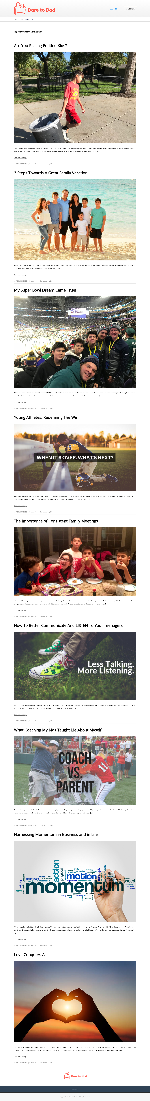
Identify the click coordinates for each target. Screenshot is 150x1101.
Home (111, 9)
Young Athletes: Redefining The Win (46, 417)
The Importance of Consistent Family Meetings (56, 521)
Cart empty (130, 9)
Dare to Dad (33, 164)
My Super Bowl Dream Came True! (45, 290)
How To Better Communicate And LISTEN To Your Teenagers (68, 625)
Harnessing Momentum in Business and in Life (56, 834)
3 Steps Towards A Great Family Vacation (51, 172)
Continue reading (20, 158)
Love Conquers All (30, 954)
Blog (116, 9)
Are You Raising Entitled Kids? (40, 45)
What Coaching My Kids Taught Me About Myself (57, 730)
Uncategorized (22, 164)
